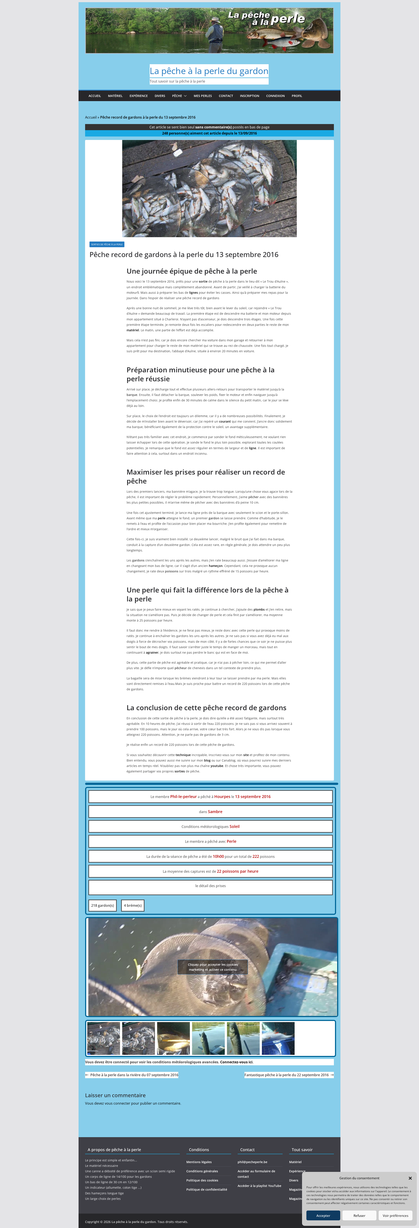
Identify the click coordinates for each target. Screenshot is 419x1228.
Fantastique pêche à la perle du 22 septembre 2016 (286, 1075)
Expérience (139, 96)
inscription (249, 96)
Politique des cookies (202, 1180)
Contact (226, 96)
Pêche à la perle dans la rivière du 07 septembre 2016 (134, 1075)
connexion (275, 96)
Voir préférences (395, 1215)
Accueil (95, 96)
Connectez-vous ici (236, 1062)
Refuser (359, 1215)
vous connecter (117, 1103)
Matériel (115, 96)
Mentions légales (199, 1162)
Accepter (323, 1215)
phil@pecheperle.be (252, 1162)
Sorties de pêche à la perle (107, 244)
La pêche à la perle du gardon (209, 71)
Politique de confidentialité (206, 1189)
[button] (410, 1178)
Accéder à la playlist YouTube (259, 1186)
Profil (297, 96)
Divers (160, 96)
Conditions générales (202, 1171)
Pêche (177, 96)
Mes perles (203, 96)
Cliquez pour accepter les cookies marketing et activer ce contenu (213, 967)
